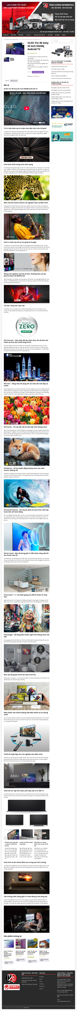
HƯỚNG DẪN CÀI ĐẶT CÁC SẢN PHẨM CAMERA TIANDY (60, 93)
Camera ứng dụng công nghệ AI (59, 75)
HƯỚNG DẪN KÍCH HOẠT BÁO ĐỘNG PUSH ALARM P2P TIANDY (62, 102)
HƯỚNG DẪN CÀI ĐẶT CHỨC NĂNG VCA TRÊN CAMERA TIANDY (61, 97)
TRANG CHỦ (5, 35)
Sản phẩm (41, 976)
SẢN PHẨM (20, 35)
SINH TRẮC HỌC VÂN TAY (39, 35)
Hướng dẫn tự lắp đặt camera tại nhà (60, 87)
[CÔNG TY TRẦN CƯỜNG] (38, 32)
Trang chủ (6, 39)
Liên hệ (41, 988)
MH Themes (26, 1007)
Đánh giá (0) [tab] (14, 80)
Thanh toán (42, 986)
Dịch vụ (41, 979)
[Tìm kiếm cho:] (62, 41)
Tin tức (40, 981)
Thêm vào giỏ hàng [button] (8, 962)
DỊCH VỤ (28, 35)
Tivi (20, 39)
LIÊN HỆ (63, 35)
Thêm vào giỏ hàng (38, 72)
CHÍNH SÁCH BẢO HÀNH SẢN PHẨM (29, 984)
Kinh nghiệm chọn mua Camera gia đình (61, 90)
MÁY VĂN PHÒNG (14, 39)
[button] (23, 43)
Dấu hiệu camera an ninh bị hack (59, 66)
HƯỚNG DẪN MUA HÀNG (27, 978)
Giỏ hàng (41, 984)
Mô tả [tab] (7, 80)
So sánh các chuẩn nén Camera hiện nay (61, 78)
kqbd (58, 982)
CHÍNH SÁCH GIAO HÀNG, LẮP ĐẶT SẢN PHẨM (29, 981)
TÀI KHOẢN (50, 35)
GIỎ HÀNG (57, 35)
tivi (38, 76)
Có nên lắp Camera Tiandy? (58, 69)
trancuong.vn (63, 982)
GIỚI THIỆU (13, 35)
